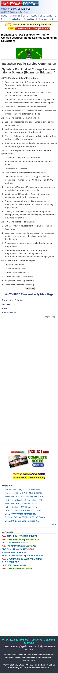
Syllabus (19, 300)
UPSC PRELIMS (30, 16)
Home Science (9, 312)
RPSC (5, 308)
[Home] (20, 5)
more (54, 524)
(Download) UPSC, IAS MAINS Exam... (22, 504)
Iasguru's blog (50, 317)
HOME (4, 16)
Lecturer (6, 304)
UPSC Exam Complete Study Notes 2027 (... (24, 500)
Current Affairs (15, 19)
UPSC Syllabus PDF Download (15, 543)
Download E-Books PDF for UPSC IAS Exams (25, 517)
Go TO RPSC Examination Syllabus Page (29, 294)
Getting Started (30, 19)
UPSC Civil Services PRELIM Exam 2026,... (24, 511)
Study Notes (15, 16)
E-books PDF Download (14, 552)
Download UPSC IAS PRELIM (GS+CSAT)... (24, 493)
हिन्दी (51, 19)
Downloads (7, 300)
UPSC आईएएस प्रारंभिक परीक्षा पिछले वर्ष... (20, 514)
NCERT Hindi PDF (34, 556)
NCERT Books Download (13, 556)
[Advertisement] (29, 350)
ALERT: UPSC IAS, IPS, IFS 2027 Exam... (23, 490)
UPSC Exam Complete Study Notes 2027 (32, 24)
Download (43, 19)
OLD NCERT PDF (10, 562)
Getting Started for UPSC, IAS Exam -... (22, 507)
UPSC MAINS (46, 16)
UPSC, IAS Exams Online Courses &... (22, 521)
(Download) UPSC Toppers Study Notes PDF (24, 497)
